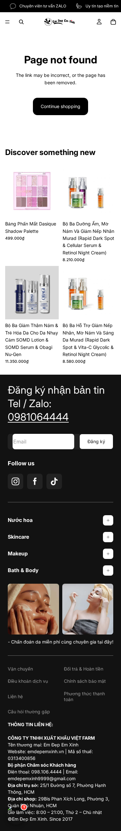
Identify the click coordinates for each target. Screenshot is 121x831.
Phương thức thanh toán (84, 696)
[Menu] (7, 21)
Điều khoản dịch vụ (28, 681)
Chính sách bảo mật (85, 681)
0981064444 (38, 417)
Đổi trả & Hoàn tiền (83, 668)
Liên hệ (15, 696)
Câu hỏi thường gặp (29, 711)
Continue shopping (60, 106)
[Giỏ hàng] (113, 22)
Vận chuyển (20, 668)
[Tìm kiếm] (21, 22)
